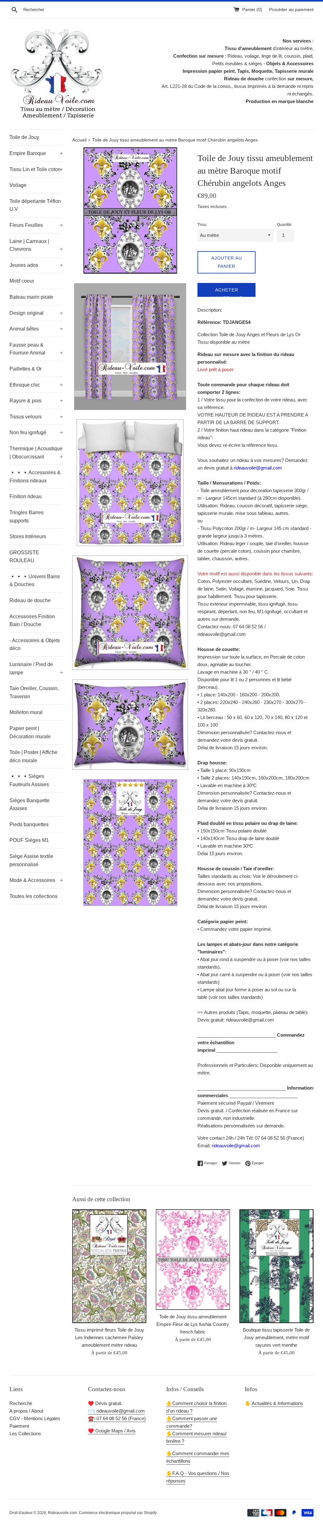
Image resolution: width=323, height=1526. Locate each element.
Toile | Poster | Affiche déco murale (33, 756)
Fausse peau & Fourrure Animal (36, 349)
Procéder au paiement (291, 9)
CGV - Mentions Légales (34, 1418)
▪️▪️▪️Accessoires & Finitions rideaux (35, 476)
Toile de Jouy (24, 137)
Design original (36, 313)
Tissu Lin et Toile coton (36, 169)
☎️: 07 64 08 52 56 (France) (117, 1418)
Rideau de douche (30, 600)
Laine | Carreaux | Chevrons (36, 245)
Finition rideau (25, 496)
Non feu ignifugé (36, 432)
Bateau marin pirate (31, 297)
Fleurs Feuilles (36, 225)
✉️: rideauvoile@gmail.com (116, 1411)
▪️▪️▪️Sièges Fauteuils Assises (29, 780)
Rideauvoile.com (62, 1513)
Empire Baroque (36, 153)
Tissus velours (36, 416)
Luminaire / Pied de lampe (36, 668)
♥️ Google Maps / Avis (112, 1430)
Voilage (17, 185)
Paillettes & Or (25, 368)
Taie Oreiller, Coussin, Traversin (34, 692)
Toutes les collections (33, 896)
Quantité (284, 224)
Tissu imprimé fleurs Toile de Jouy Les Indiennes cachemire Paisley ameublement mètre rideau (109, 1337)
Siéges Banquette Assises (29, 804)
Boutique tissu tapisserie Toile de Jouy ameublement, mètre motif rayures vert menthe (276, 1337)
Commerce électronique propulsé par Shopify (118, 1513)
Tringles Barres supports (26, 516)
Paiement (19, 1426)
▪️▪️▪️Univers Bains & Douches (34, 580)
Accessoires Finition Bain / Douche (32, 620)
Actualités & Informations (277, 1403)
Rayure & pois (36, 400)
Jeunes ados (36, 265)
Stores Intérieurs (27, 536)
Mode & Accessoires (36, 880)
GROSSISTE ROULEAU (24, 556)
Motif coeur (21, 281)
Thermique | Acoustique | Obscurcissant (36, 452)
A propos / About (26, 1411)
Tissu (202, 224)
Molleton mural (26, 712)
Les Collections (25, 1433)
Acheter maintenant (227, 292)
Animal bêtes (36, 328)
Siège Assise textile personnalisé (31, 860)
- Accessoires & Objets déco (34, 644)
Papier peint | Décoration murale (30, 732)
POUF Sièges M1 (29, 840)
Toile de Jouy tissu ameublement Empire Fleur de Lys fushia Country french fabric (192, 1324)
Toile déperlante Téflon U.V (35, 205)
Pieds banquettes (29, 824)
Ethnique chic (36, 385)
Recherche (20, 1403)
